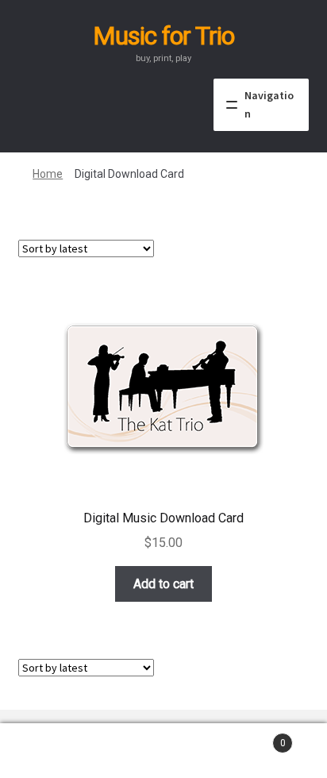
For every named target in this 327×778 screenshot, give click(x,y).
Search (163, 751)
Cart (252, 737)
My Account (54, 751)
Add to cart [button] (163, 583)
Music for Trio (163, 36)
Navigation (269, 104)
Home (48, 174)
